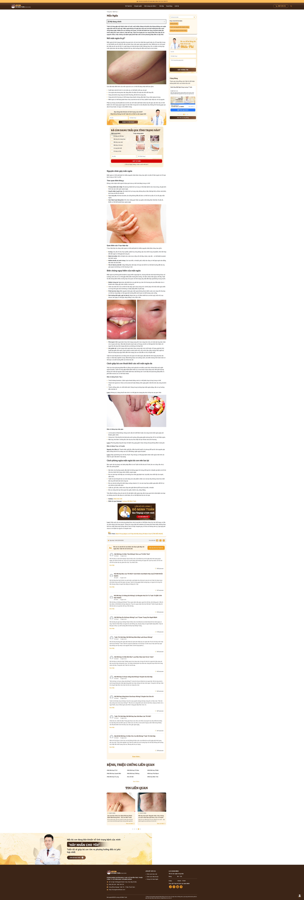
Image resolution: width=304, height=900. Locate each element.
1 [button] (133, 829)
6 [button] (187, 114)
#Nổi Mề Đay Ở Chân (133, 770)
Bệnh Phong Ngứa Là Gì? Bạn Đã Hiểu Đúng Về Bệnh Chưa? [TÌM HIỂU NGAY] (139, 533)
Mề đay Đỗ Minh (174, 23)
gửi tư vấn (137, 161)
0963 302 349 (118, 499)
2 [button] (134, 829)
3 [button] (136, 829)
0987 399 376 (120, 884)
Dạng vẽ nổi (140, 142)
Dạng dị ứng (140, 150)
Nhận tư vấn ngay (128, 122)
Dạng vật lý (155, 150)
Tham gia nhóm (183, 110)
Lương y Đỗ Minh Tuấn (129, 501)
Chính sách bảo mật (152, 874)
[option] (121, 809)
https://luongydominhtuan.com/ (117, 889)
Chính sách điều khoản (152, 876)
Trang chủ (109, 11)
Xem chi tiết (129, 823)
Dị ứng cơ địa (117, 151)
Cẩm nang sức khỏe (150, 6)
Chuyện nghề (138, 6)
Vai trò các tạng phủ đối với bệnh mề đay (179, 27)
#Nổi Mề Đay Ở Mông (133, 773)
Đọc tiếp (112, 565)
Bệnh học (115, 11)
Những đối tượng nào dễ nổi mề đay (178, 30)
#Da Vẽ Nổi (130, 777)
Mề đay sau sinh (118, 142)
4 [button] (138, 829)
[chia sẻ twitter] (160, 540)
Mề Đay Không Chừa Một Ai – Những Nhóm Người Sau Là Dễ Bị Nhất (120, 816)
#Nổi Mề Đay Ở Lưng (113, 777)
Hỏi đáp (161, 6)
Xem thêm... (136, 757)
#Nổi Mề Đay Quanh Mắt (114, 773)
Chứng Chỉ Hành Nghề (152, 879)
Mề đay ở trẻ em (118, 145)
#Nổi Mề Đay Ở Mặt (152, 770)
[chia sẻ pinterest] (163, 540)
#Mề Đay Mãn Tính (152, 777)
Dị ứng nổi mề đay (119, 136)
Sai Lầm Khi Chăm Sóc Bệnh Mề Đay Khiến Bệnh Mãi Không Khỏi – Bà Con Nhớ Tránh (150, 816)
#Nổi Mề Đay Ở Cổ (112, 770)
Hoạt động (169, 6)
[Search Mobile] (291, 6)
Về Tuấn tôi (128, 6)
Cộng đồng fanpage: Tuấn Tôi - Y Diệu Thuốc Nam (122, 887)
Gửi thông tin (183, 70)
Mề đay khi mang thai (119, 139)
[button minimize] (164, 21)
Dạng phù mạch (154, 142)
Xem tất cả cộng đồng (183, 117)
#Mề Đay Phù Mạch (153, 773)
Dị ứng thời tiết (118, 148)
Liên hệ (177, 6)
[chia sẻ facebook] (157, 540)
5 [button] (140, 829)
